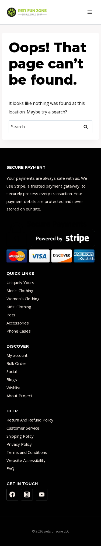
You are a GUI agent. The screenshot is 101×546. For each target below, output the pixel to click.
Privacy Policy (19, 444)
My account (16, 355)
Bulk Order (16, 363)
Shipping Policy (20, 436)
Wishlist (13, 387)
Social (11, 371)
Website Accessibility (26, 460)
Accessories (17, 323)
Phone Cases (18, 331)
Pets (10, 314)
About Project (19, 395)
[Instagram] (27, 495)
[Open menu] (90, 12)
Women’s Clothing (23, 298)
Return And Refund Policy (29, 420)
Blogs (11, 379)
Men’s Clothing (19, 290)
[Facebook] (12, 495)
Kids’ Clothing (18, 306)
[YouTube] (42, 495)
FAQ (10, 468)
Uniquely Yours (20, 282)
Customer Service (22, 428)
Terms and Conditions (26, 452)
